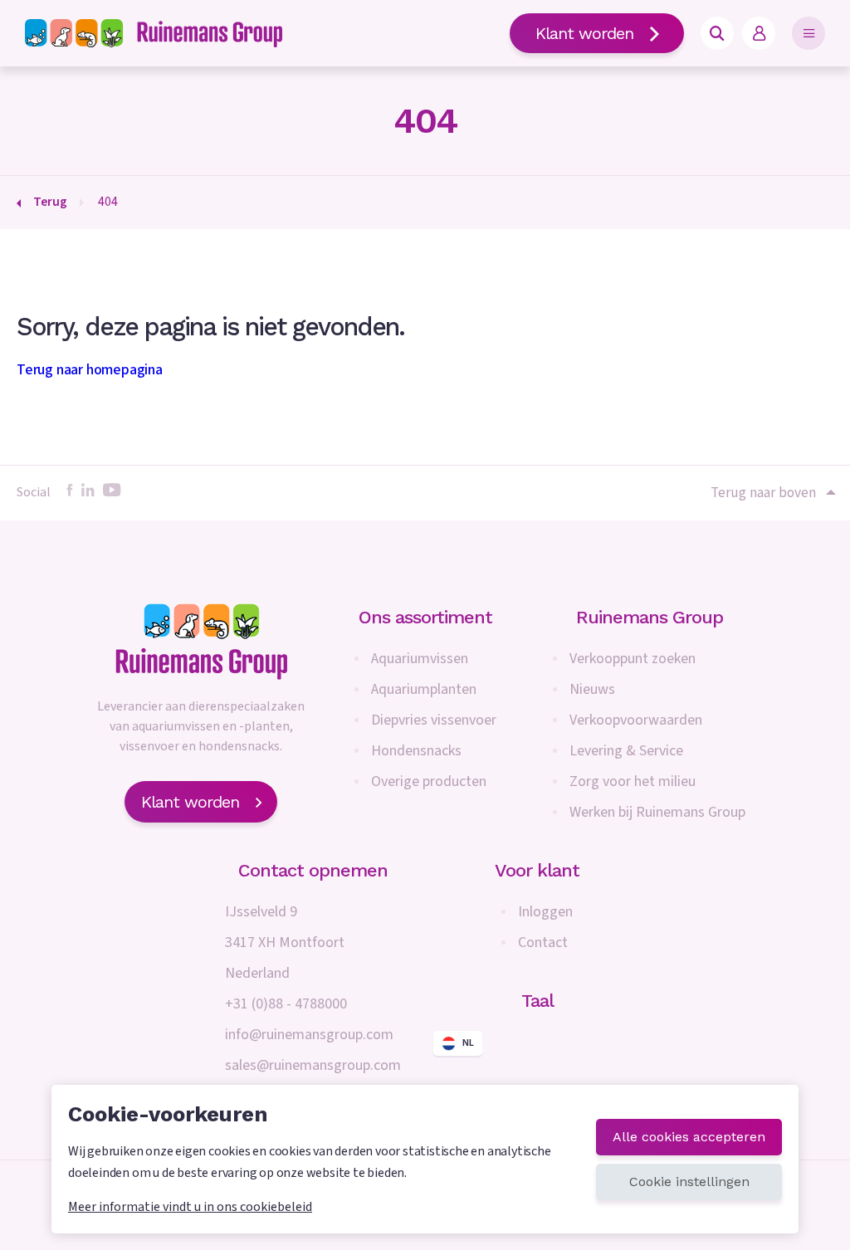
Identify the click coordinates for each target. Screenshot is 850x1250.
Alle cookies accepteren (689, 1137)
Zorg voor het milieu (632, 781)
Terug (50, 202)
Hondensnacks (416, 750)
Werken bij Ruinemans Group (657, 812)
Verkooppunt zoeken (632, 658)
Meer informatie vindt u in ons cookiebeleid (190, 1207)
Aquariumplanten (423, 689)
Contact (543, 942)
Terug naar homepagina (90, 369)
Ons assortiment (425, 617)
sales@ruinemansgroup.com (313, 1065)
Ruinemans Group (649, 617)
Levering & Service (626, 750)
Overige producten (428, 781)
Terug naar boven (763, 492)
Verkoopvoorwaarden (635, 720)
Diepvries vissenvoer (433, 720)
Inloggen (545, 911)
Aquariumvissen (419, 658)
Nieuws (592, 689)
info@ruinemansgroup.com (309, 1034)
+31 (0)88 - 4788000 (286, 1004)
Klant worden (584, 33)
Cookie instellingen (689, 1181)
